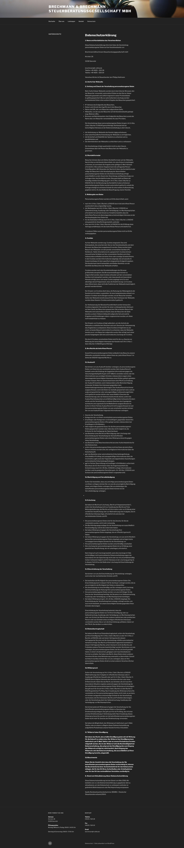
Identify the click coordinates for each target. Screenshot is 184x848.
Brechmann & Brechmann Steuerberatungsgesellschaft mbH (90, 9)
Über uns (61, 21)
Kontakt (81, 21)
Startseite (51, 21)
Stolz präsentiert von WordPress (104, 843)
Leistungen (71, 21)
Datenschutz (91, 21)
